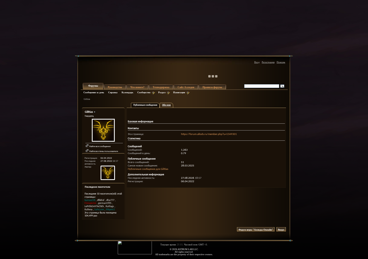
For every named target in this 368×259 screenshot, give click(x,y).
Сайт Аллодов (186, 87)
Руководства (115, 87)
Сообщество (144, 92)
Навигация (179, 92)
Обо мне (166, 105)
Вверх (281, 229)
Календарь (127, 92)
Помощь (281, 62)
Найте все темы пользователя (103, 151)
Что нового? (137, 87)
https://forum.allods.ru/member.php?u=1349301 (209, 134)
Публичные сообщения (145, 105)
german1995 (104, 203)
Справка (113, 92)
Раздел (161, 92)
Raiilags (110, 206)
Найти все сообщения (100, 146)
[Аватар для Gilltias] (103, 131)
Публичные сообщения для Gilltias (148, 169)
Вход (257, 62)
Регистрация (268, 62)
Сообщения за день (93, 92)
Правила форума (212, 87)
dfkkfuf (100, 200)
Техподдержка (161, 87)
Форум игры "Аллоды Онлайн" (256, 229)
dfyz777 (110, 200)
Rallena (88, 209)
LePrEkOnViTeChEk (94, 206)
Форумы (93, 85)
